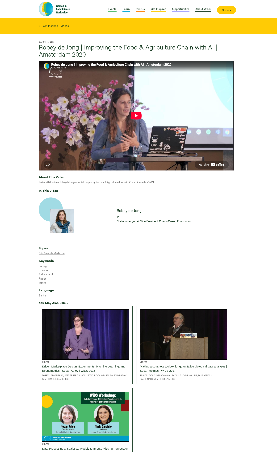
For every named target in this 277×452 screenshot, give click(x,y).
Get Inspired (50, 26)
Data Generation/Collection (52, 253)
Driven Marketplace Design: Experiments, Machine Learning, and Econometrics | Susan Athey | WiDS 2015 (83, 368)
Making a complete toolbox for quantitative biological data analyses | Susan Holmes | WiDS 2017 (183, 368)
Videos (64, 26)
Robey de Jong (129, 210)
